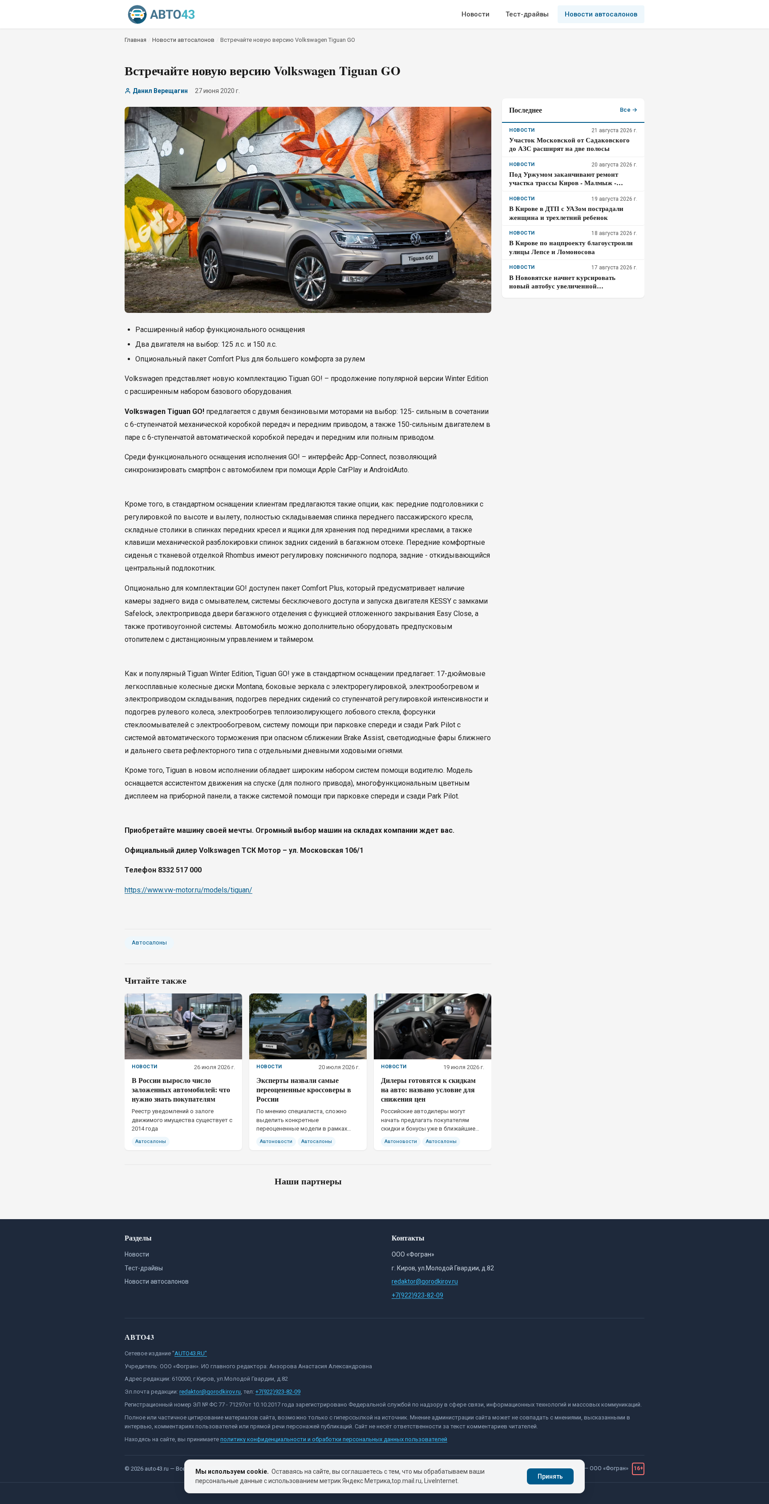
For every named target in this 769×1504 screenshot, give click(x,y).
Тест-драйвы (527, 14)
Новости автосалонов (601, 14)
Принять (550, 1476)
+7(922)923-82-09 (417, 1295)
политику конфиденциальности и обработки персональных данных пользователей (333, 1439)
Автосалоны (149, 942)
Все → (628, 109)
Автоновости (276, 1141)
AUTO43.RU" (190, 1353)
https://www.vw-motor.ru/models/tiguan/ (188, 890)
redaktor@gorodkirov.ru (425, 1281)
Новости (475, 14)
